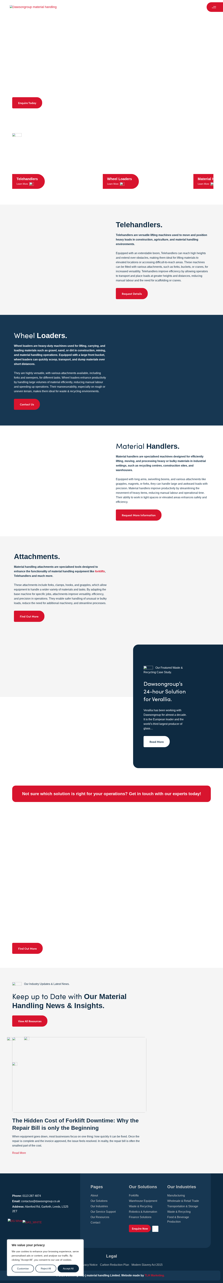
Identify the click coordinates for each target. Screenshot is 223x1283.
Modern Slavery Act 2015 (147, 1264)
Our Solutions (99, 1200)
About (94, 1195)
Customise (23, 1268)
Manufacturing (176, 1195)
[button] (215, 7)
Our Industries (99, 1206)
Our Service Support (103, 1211)
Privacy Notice (89, 1264)
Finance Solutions (140, 1217)
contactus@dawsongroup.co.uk (40, 1201)
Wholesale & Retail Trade (183, 1200)
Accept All (68, 1268)
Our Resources (100, 1217)
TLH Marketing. (155, 1275)
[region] (45, 1257)
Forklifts (134, 1195)
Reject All (46, 1268)
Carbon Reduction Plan (114, 1264)
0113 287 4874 (31, 1195)
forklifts (100, 571)
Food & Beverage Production (178, 1219)
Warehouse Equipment (143, 1200)
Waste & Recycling (140, 1206)
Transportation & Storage (182, 1206)
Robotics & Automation (143, 1211)
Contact (95, 1222)
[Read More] (64, 706)
